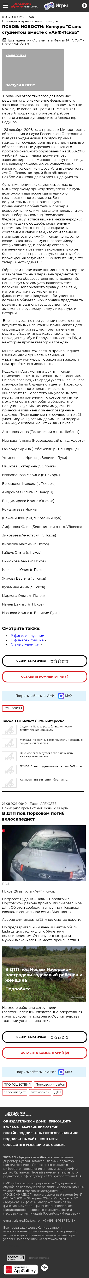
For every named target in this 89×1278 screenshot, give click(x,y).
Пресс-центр (60, 1121)
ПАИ (5, 884)
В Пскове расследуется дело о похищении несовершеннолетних (47, 754)
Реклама (11, 1127)
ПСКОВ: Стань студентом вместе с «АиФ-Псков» (51, 766)
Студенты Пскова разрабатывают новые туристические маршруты (46, 728)
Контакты (49, 1139)
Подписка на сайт (19, 1139)
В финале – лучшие (27, 636)
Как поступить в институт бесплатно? (44, 779)
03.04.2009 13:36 (13, 17)
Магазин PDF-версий (40, 1127)
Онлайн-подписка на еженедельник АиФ (40, 1133)
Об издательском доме (24, 1121)
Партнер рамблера (39, 1258)
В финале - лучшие (27, 640)
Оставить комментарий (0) (45, 1053)
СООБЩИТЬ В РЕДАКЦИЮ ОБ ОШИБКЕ (34, 1145)
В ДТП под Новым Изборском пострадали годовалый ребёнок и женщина (43, 975)
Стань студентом (25, 644)
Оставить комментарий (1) (44, 677)
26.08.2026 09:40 (14, 804)
